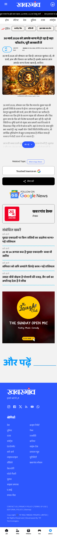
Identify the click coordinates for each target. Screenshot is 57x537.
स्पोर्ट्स (9, 441)
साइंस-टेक (34, 447)
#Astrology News (35, 162)
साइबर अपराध (13, 485)
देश (8, 425)
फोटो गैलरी (11, 474)
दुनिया (9, 431)
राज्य (9, 436)
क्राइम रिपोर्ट (34, 425)
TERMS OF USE (40, 507)
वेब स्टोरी (10, 469)
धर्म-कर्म (10, 452)
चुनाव (9, 479)
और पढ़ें (26, 145)
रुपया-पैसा (11, 495)
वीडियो (10, 463)
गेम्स (31, 431)
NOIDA (25, 48)
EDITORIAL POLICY (15, 510)
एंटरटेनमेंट (11, 447)
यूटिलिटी (33, 457)
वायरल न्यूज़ (34, 452)
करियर (32, 441)
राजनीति (33, 436)
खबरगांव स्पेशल (36, 463)
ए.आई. (9, 490)
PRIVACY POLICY (26, 507)
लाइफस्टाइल (12, 457)
